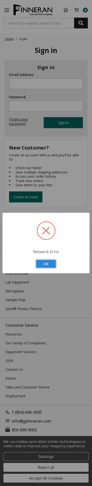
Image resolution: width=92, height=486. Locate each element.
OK (46, 263)
